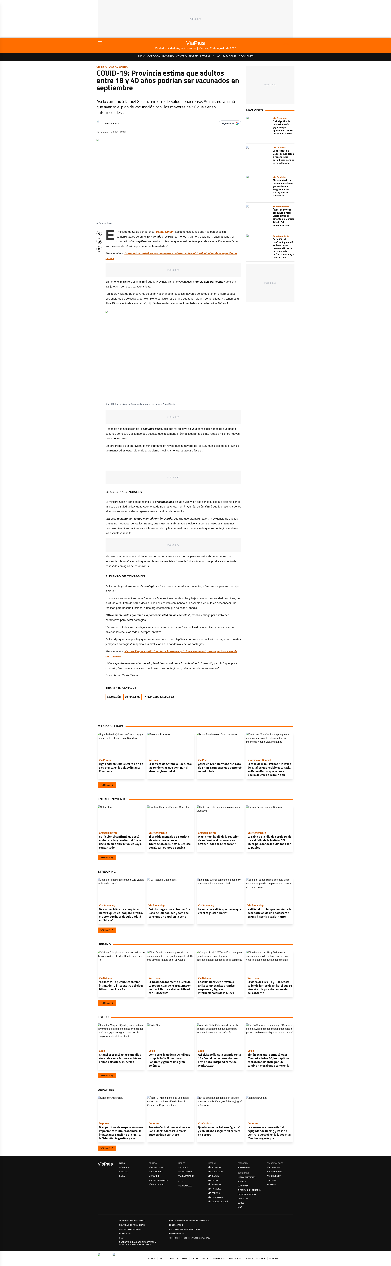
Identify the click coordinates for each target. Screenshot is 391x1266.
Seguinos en (227, 123)
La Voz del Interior (255, 1258)
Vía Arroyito (156, 1172)
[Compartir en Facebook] (99, 233)
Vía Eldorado (215, 1172)
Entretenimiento (247, 1194)
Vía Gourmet (274, 1176)
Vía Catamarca (186, 1176)
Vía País (102, 67)
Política (242, 1182)
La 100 (195, 1258)
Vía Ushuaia (244, 1167)
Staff (122, 1238)
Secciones (246, 56)
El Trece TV (172, 1258)
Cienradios (219, 1258)
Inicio (141, 56)
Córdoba (153, 56)
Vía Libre (272, 1180)
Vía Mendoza (185, 1186)
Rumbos (271, 1185)
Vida (240, 1207)
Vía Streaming (274, 1172)
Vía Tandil (154, 1176)
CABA (122, 1176)
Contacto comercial (130, 1229)
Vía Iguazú (213, 1176)
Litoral (205, 56)
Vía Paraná (214, 1193)
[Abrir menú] (126, 43)
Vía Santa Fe (214, 1185)
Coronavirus (118, 67)
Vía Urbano (273, 1167)
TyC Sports (235, 1258)
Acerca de (125, 1234)
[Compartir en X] (99, 249)
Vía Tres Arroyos (158, 1180)
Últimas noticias (247, 1177)
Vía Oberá (213, 1180)
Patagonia (229, 56)
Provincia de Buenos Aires (159, 697)
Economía (243, 1186)
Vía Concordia (216, 1197)
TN (160, 1258)
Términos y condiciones (132, 1221)
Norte (193, 56)
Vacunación (114, 697)
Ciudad (205, 1258)
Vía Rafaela (214, 1189)
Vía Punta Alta (156, 1185)
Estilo (241, 1203)
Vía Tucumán (185, 1172)
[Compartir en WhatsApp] (99, 241)
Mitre (185, 1258)
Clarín (151, 1258)
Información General (249, 1190)
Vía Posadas (214, 1167)
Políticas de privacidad (132, 1225)
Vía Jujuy (183, 1167)
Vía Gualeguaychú (218, 1202)
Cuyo (216, 56)
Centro (181, 56)
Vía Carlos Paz (157, 1167)
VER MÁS (105, 785)
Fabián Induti (111, 123)
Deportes (243, 1199)
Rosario (168, 56)
